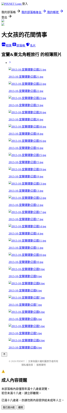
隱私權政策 (27, 364)
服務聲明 (41, 364)
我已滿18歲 (9, 407)
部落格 (21, 45)
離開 (20, 407)
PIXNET (21, 361)
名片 (33, 45)
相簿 (9, 45)
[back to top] (4, 354)
